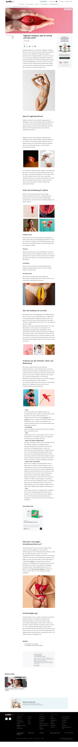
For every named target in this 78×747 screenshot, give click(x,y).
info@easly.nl (41, 732)
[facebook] (53, 733)
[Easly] (10, 2)
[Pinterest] (59, 733)
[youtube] (57, 733)
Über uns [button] (36, 4)
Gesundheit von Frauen (68, 9)
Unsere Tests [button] (21, 4)
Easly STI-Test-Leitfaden (37, 569)
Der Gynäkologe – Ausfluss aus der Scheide (34, 645)
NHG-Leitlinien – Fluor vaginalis (31, 643)
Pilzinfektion (46, 417)
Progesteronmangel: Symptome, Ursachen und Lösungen (14, 689)
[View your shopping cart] (70, 1)
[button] (24, 46)
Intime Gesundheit (26, 40)
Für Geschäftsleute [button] (44, 4)
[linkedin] (55, 733)
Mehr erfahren (36, 665)
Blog (11, 6)
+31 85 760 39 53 (31, 732)
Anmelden (67, 1)
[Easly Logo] (9, 715)
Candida (26, 419)
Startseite (7, 6)
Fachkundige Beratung (54, 4)
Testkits (32, 561)
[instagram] (51, 733)
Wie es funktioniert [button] (29, 4)
